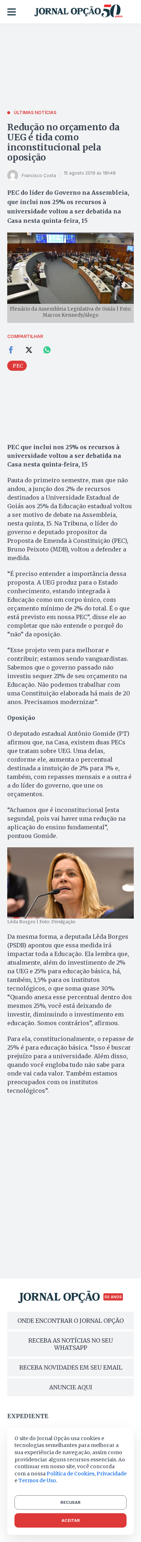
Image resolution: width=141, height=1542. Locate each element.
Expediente (27, 1416)
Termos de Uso (37, 1480)
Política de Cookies (70, 1473)
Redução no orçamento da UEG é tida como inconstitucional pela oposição (63, 142)
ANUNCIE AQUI (70, 1387)
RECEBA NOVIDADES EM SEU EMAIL (70, 1367)
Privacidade (112, 1473)
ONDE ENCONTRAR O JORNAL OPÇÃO (70, 1320)
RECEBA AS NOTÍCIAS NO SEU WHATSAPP (70, 1344)
